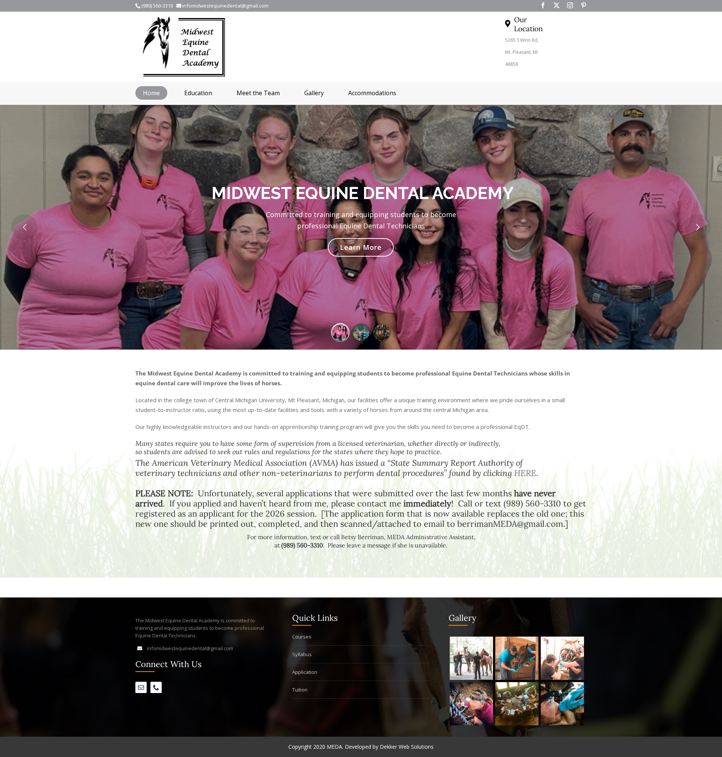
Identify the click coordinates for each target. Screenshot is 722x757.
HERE (525, 473)
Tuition (300, 689)
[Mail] (141, 687)
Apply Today (361, 247)
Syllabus (302, 654)
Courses (301, 636)
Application (304, 672)
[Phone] (156, 687)
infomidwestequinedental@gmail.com (190, 648)
